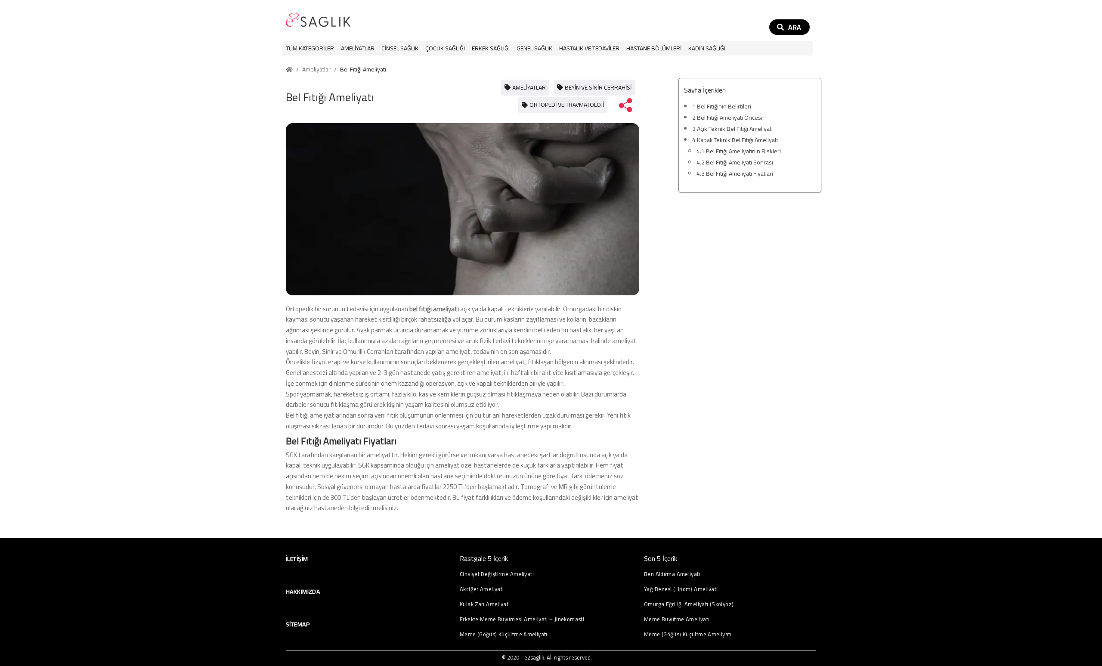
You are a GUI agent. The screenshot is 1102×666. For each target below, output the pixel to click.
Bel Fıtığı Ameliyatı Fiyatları (734, 173)
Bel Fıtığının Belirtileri (721, 106)
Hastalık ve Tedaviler (589, 48)
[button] (357, 48)
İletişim (297, 558)
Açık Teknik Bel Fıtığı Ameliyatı (732, 128)
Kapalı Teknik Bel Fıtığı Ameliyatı (735, 140)
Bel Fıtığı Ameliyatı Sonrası (734, 162)
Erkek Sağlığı (491, 48)
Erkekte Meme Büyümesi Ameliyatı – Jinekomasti (522, 619)
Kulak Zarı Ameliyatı (485, 604)
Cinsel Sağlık (399, 48)
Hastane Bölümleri (653, 48)
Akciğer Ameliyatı (482, 589)
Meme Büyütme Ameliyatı (676, 619)
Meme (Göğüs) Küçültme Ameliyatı (504, 634)
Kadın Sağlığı (706, 48)
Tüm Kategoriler (310, 48)
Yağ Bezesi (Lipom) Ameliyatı (681, 589)
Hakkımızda (303, 591)
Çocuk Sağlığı (445, 48)
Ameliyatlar (358, 48)
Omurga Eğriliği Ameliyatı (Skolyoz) (689, 604)
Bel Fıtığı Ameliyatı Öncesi (727, 117)
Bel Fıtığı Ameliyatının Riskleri (738, 151)
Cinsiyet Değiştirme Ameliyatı (497, 574)
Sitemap (298, 624)
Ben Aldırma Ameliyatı (672, 574)
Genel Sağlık (534, 48)
